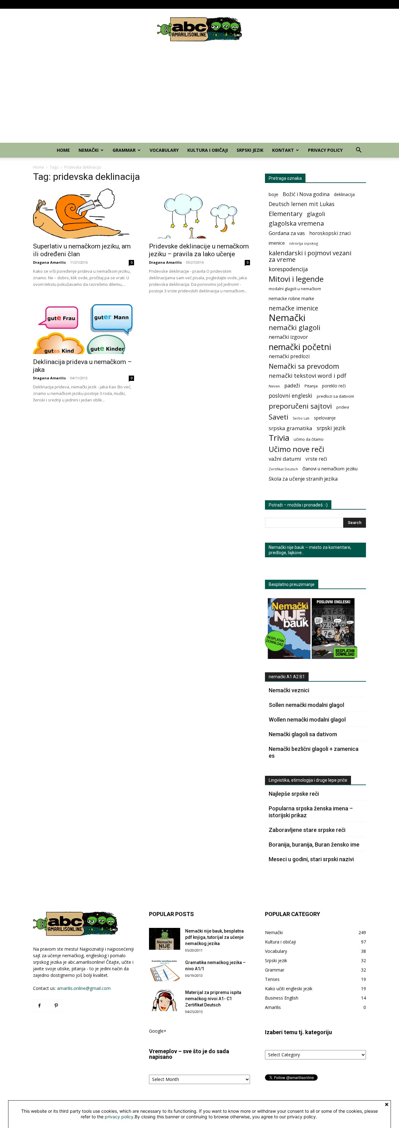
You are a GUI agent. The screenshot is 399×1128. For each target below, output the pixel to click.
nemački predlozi (289, 356)
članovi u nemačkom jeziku (330, 468)
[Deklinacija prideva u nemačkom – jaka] (83, 329)
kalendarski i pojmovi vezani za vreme (310, 256)
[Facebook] (37, 4)
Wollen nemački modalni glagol (307, 719)
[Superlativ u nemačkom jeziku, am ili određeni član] (83, 213)
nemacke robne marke (291, 298)
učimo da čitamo (309, 439)
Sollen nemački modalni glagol (306, 705)
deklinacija (344, 194)
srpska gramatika (290, 428)
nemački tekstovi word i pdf (307, 375)
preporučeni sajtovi (300, 406)
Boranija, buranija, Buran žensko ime (314, 844)
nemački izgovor (288, 337)
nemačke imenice (293, 308)
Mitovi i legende (296, 279)
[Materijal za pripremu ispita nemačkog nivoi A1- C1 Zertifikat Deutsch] (164, 1000)
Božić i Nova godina (306, 194)
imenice (277, 243)
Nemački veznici (289, 690)
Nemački (195, 4)
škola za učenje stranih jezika (303, 479)
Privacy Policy (354, 4)
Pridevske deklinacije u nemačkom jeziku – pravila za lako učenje (199, 250)
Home (176, 4)
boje (273, 194)
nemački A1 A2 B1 (287, 676)
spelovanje (325, 418)
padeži (292, 385)
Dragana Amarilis (49, 262)
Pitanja (311, 386)
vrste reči (316, 459)
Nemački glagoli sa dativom (303, 734)
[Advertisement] (199, 96)
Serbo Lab (301, 418)
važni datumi (285, 458)
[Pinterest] (48, 4)
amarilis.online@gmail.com (84, 988)
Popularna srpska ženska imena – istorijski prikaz (311, 811)
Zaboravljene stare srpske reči (307, 830)
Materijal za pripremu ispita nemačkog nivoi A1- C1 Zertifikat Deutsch (213, 998)
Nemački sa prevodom (304, 366)
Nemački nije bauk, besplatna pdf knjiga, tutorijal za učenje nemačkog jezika (214, 937)
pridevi (342, 407)
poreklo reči (334, 386)
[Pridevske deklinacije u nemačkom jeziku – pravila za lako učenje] (199, 213)
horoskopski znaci (330, 233)
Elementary (285, 213)
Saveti (278, 417)
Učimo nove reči (296, 449)
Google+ (157, 1031)
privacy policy (119, 1116)
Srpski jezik (304, 4)
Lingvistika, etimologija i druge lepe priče (308, 780)
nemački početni (300, 346)
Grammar (220, 4)
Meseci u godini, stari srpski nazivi (311, 859)
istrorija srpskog (303, 243)
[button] (358, 151)
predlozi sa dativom (335, 396)
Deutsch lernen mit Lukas (301, 204)
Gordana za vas (287, 233)
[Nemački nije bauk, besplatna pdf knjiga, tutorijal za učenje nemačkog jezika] (164, 939)
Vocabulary (248, 4)
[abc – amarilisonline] (199, 29)
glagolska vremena (296, 223)
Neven (274, 386)
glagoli (316, 213)
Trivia (279, 437)
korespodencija (288, 269)
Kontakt (326, 4)
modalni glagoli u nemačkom (295, 288)
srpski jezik (331, 428)
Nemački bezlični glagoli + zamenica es (313, 752)
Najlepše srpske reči (294, 793)
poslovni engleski (290, 395)
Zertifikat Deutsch (283, 469)
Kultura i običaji (276, 4)
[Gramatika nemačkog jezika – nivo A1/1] (164, 970)
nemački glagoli (294, 327)
